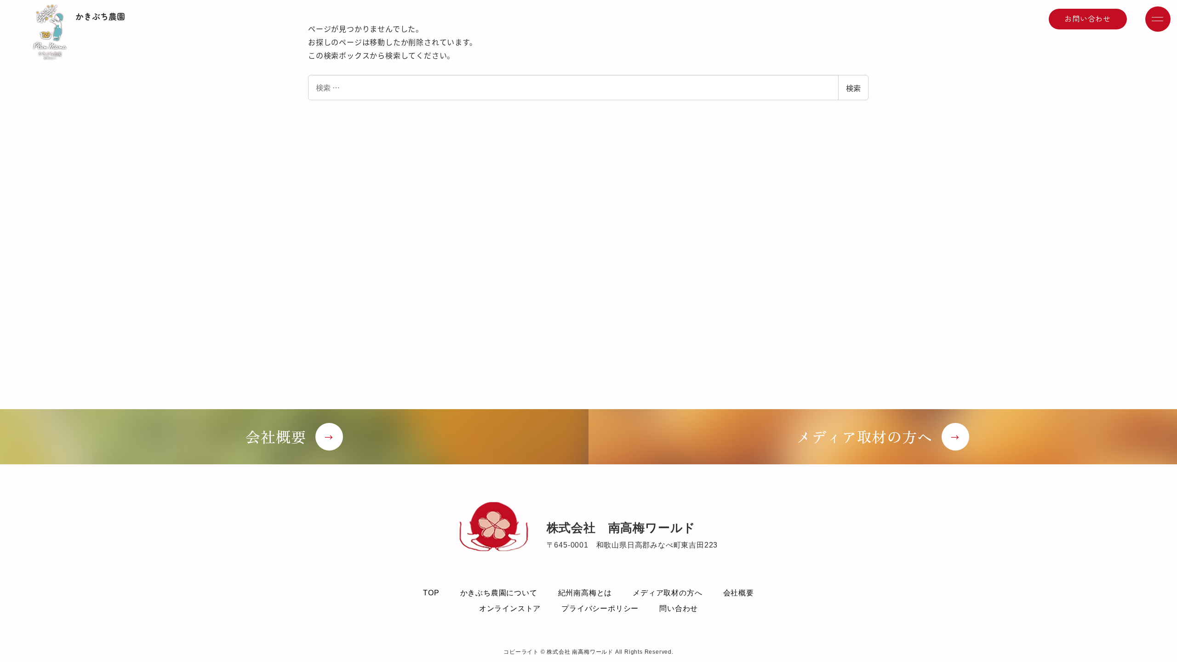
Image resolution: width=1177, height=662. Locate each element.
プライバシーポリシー (600, 608)
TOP (431, 593)
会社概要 (738, 593)
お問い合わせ (1087, 18)
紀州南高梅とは (585, 593)
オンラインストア (510, 608)
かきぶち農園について (498, 593)
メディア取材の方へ (667, 593)
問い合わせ (678, 608)
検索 (853, 87)
